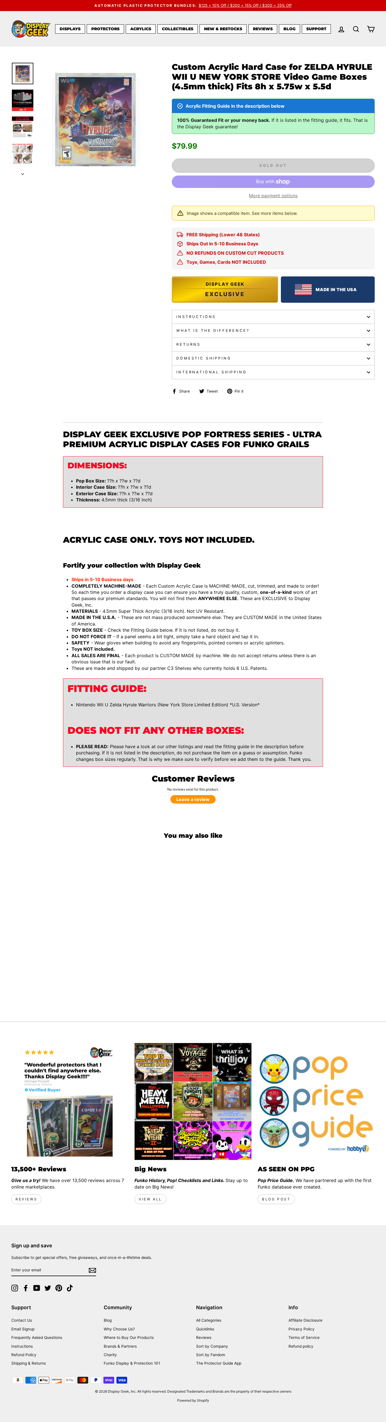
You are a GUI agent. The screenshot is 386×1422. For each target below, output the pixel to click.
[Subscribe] (92, 1270)
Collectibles (177, 28)
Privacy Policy (302, 1329)
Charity (110, 1354)
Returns (188, 344)
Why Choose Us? (119, 1329)
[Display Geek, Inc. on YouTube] (36, 1288)
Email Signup (22, 1329)
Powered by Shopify (193, 1400)
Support (316, 28)
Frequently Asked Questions (36, 1337)
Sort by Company (212, 1346)
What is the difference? (212, 330)
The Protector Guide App (218, 1363)
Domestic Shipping (203, 358)
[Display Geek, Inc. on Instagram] (14, 1288)
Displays (70, 28)
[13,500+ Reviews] (69, 1101)
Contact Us (21, 1320)
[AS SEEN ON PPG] (316, 1101)
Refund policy (301, 1346)
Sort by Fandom (210, 1354)
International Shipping (211, 372)
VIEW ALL (150, 1199)
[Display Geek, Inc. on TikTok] (69, 1288)
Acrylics (140, 28)
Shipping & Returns (28, 1363)
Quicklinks (205, 1329)
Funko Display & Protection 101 (132, 1363)
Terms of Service (304, 1337)
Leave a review (193, 799)
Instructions (196, 317)
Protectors (105, 28)
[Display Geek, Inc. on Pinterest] (58, 1288)
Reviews (263, 28)
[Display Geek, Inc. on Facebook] (25, 1288)
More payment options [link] (273, 195)
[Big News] (193, 1101)
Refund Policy (23, 1354)
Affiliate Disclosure (305, 1320)
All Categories (208, 1320)
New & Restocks (223, 28)
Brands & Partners (120, 1346)
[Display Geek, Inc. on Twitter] (47, 1288)
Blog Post (276, 1199)
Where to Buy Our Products (129, 1337)
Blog (289, 28)
